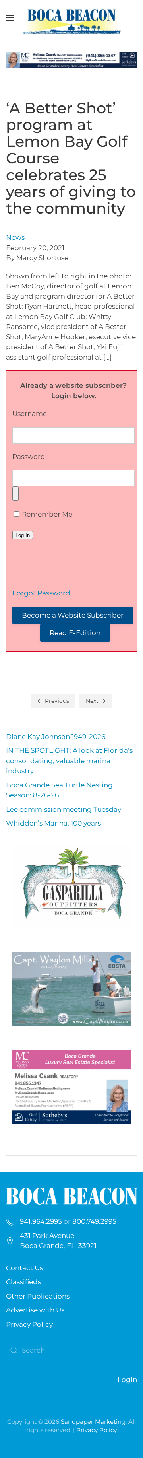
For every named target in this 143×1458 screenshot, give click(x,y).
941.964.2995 (41, 1221)
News (15, 237)
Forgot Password (41, 593)
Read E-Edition (75, 633)
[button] (10, 18)
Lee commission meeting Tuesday (63, 809)
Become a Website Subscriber (73, 615)
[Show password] (15, 493)
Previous (57, 700)
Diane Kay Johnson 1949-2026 (55, 737)
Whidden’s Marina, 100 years (53, 823)
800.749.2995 (94, 1221)
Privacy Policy (29, 1324)
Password (28, 457)
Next (92, 700)
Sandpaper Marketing (93, 1421)
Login (127, 1380)
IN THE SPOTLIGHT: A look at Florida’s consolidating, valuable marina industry (69, 760)
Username (29, 414)
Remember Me (46, 514)
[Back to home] (71, 18)
